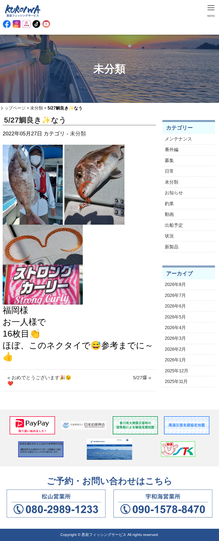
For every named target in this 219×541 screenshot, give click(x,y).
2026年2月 (175, 349)
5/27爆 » (142, 377)
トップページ (13, 108)
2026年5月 (175, 317)
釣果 (169, 203)
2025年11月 (176, 381)
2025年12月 (176, 370)
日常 (169, 171)
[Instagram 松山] (17, 24)
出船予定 (174, 225)
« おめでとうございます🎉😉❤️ (39, 380)
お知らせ (174, 192)
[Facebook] (7, 24)
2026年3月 (175, 338)
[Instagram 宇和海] (26, 24)
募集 (169, 160)
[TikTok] (36, 24)
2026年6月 (175, 306)
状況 (169, 236)
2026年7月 (175, 295)
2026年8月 (175, 284)
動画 (169, 214)
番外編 (171, 149)
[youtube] (46, 24)
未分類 (36, 108)
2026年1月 (175, 359)
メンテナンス (178, 139)
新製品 (171, 246)
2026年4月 (175, 327)
